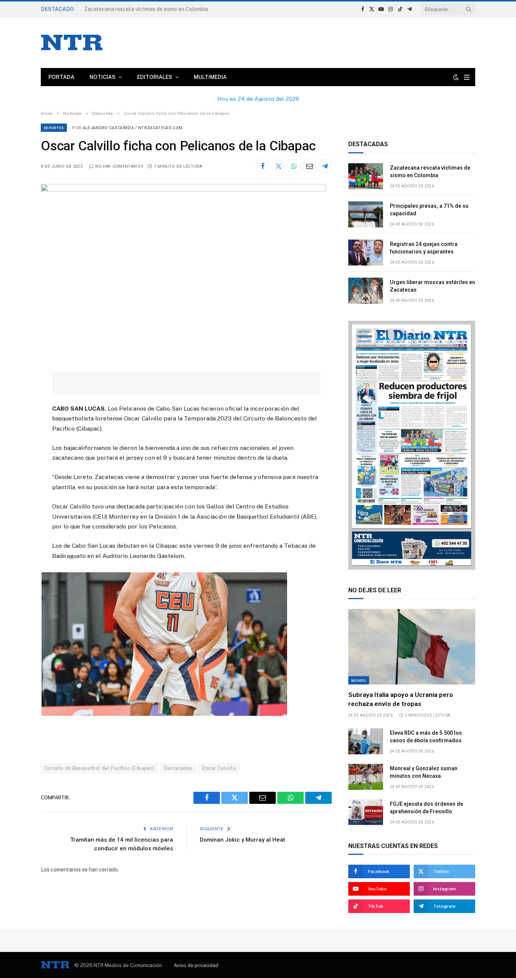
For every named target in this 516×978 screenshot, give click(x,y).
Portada (61, 77)
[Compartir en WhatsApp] (294, 166)
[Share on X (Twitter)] (278, 166)
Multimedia (210, 77)
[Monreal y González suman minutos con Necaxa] (365, 777)
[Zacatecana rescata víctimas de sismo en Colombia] (365, 176)
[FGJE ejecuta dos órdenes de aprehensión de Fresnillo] (365, 812)
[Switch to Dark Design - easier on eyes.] (455, 77)
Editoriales (154, 77)
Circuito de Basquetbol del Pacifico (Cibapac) (99, 768)
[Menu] (467, 77)
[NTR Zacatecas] (72, 42)
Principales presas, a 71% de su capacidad (135, 9)
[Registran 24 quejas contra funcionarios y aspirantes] (365, 252)
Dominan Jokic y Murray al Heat (242, 839)
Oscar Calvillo (219, 768)
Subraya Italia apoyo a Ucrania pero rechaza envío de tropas (400, 699)
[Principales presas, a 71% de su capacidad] (365, 214)
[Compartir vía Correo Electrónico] (309, 166)
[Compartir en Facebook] (263, 166)
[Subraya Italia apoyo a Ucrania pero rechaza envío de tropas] (411, 646)
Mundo (358, 680)
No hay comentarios (119, 166)
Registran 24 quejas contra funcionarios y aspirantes (423, 248)
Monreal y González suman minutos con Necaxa (423, 772)
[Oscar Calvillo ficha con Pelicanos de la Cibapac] (183, 190)
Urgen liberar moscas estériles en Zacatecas (432, 286)
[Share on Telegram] (325, 166)
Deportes (54, 127)
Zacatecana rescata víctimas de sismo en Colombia (430, 171)
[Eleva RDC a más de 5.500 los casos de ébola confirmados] (365, 741)
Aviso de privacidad (196, 965)
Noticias (103, 77)
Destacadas (178, 768)
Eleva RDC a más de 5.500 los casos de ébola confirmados (426, 736)
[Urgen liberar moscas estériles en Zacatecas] (365, 291)
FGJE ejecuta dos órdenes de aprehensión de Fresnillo (426, 807)
